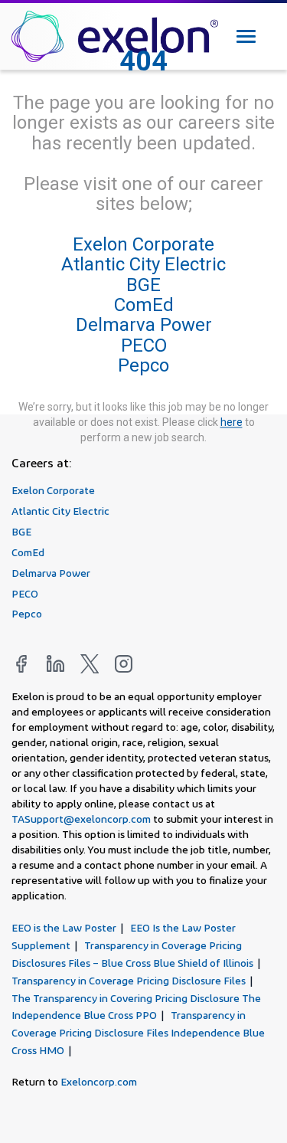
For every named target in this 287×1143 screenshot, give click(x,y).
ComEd (144, 305)
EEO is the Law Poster (63, 927)
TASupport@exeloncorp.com (81, 818)
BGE (143, 285)
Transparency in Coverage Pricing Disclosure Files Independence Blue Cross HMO (138, 1032)
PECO (144, 345)
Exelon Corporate (143, 244)
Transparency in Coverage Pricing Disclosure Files (128, 980)
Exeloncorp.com (98, 1081)
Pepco (143, 366)
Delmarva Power (144, 325)
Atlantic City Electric (143, 265)
